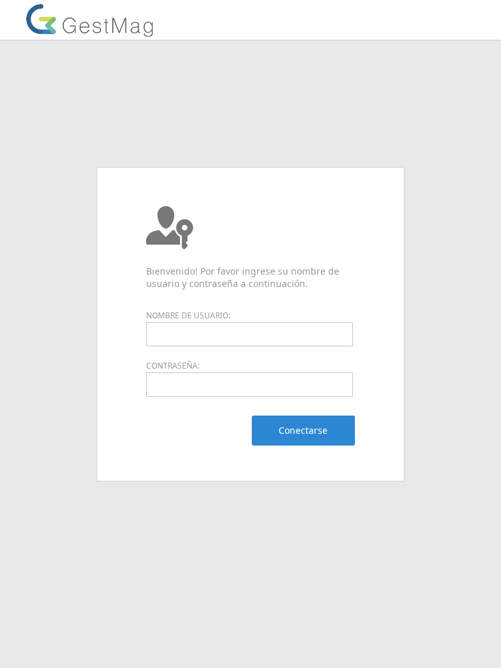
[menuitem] (303, 431)
